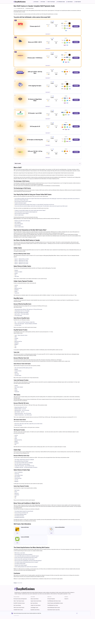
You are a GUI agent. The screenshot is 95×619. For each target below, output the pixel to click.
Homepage (15, 582)
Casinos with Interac (25, 527)
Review (17, 533)
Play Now (76, 26)
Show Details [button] (47, 33)
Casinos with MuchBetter (60, 527)
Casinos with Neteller (25, 537)
